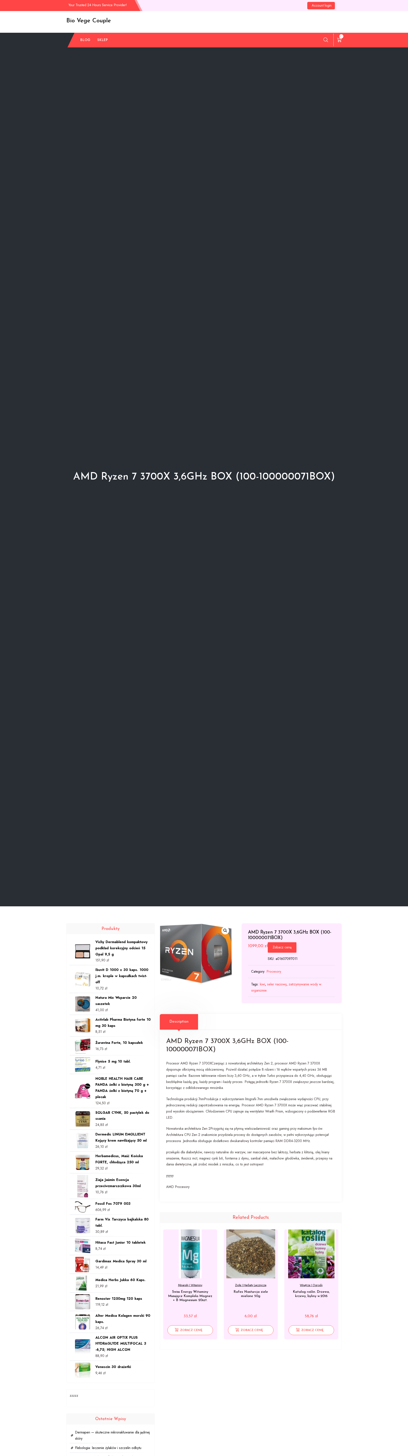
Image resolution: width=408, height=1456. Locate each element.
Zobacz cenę (282, 947)
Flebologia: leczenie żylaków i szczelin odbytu (108, 1447)
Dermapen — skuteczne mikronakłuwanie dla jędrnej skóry (112, 1435)
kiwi (262, 984)
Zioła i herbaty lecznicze (250, 1285)
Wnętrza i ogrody (311, 1285)
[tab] (179, 1021)
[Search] (325, 39)
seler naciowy (276, 984)
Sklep (102, 39)
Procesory (273, 971)
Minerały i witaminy (190, 1285)
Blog (85, 39)
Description (178, 1022)
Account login (322, 5)
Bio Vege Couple (88, 21)
